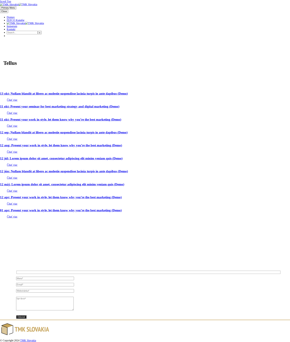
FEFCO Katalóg (15, 20)
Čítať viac (12, 99)
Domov (11, 17)
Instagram (12, 26)
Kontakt (11, 29)
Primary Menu (8, 8)
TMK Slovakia (28, 340)
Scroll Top (5, 1)
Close (4, 11)
